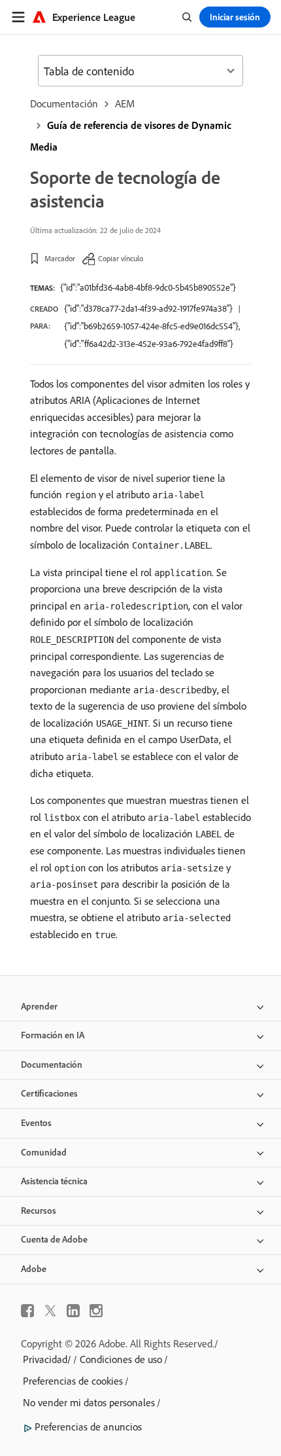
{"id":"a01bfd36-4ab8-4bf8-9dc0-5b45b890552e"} (148, 287)
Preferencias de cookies (73, 1380)
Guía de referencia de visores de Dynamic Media (130, 135)
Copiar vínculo (120, 258)
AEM (125, 103)
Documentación (64, 103)
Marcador (59, 258)
